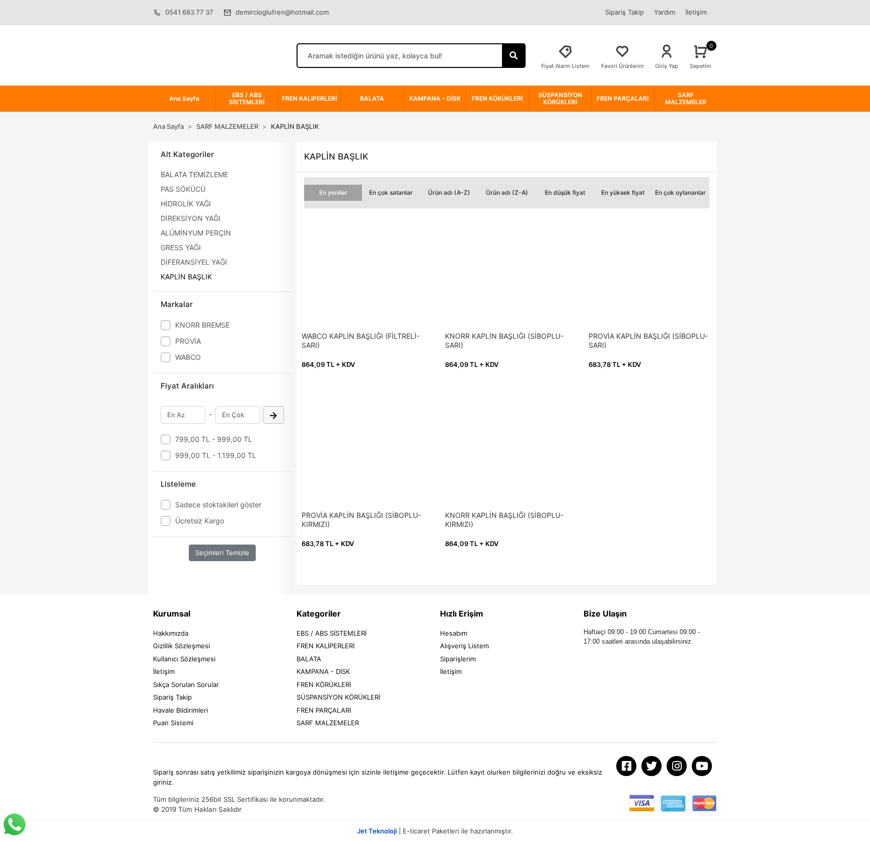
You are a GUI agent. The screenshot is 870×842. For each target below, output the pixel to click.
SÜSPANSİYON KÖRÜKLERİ (338, 697)
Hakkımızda (170, 633)
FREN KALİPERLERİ (325, 646)
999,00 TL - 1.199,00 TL (215, 455)
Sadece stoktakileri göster (218, 504)
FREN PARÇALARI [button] (622, 98)
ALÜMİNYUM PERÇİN (196, 232)
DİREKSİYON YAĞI (191, 218)
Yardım (664, 12)
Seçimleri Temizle (222, 553)
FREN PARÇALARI (324, 710)
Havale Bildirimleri (180, 710)
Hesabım (453, 633)
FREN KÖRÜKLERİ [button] (497, 98)
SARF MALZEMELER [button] (685, 98)
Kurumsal (171, 613)
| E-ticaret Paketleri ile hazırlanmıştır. (435, 831)
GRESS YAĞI (181, 247)
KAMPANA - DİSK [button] (435, 98)
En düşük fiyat (565, 192)
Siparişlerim (458, 659)
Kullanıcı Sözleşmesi (184, 659)
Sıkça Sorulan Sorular (186, 684)
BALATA (309, 659)
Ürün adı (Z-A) (507, 192)
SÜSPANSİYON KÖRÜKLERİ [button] (560, 98)
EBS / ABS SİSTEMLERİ (332, 633)
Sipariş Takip (624, 12)
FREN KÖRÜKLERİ (324, 684)
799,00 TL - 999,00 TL (213, 439)
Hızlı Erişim (461, 613)
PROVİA (188, 341)
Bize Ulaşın (605, 613)
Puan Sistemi (173, 723)
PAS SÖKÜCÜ (183, 189)
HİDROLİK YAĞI (186, 203)
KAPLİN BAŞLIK (186, 276)
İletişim (696, 12)
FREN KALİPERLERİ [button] (309, 98)
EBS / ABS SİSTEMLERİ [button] (246, 98)
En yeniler (333, 192)
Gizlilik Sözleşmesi (181, 646)
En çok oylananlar (680, 192)
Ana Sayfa (184, 98)
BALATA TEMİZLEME (194, 174)
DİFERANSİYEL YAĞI (194, 262)
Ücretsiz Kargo (199, 520)
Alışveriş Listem (464, 646)
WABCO (188, 357)
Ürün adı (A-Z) (449, 192)
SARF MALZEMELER (328, 723)
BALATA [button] (372, 98)
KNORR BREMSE (202, 325)
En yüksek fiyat (622, 192)
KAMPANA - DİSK (323, 671)
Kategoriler (319, 613)
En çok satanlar (391, 192)
